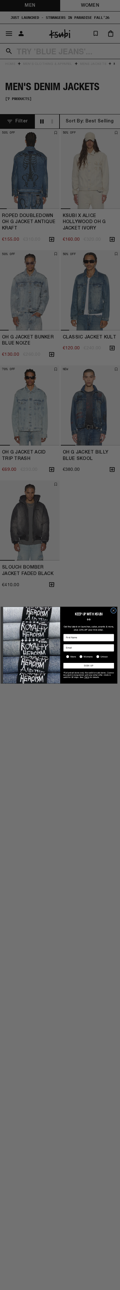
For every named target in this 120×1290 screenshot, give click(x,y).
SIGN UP (88, 665)
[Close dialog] (113, 610)
